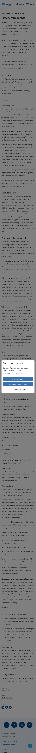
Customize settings (19, 390)
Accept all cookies (18, 379)
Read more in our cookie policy (13, 374)
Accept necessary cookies (18, 384)
